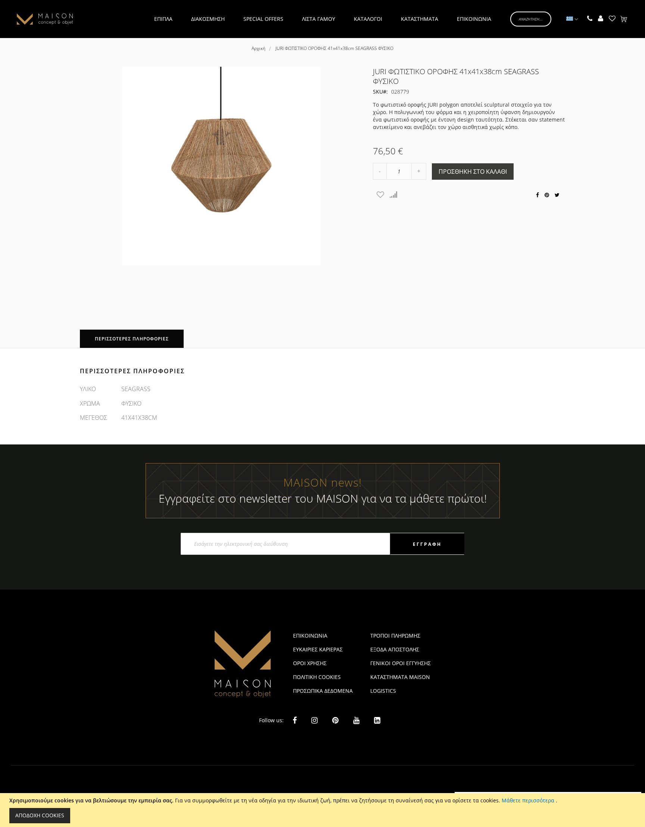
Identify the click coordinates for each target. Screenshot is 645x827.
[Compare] (393, 194)
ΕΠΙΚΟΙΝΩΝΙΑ (310, 635)
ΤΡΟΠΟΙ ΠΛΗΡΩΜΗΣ (395, 635)
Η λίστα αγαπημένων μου (612, 18)
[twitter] (557, 195)
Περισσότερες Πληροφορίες (132, 339)
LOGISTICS (383, 690)
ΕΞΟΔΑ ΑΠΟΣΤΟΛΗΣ (394, 649)
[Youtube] (356, 719)
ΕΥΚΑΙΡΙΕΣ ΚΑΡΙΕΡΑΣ (318, 649)
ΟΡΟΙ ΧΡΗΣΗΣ (310, 663)
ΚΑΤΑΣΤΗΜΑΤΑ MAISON (400, 676)
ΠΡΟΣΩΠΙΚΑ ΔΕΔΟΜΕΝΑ (323, 690)
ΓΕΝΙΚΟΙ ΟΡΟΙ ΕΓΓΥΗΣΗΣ (400, 663)
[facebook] (537, 195)
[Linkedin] (377, 719)
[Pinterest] (335, 720)
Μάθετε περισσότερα (529, 800)
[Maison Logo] (45, 19)
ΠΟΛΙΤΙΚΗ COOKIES (317, 676)
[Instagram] (314, 720)
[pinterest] (547, 195)
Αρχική (258, 48)
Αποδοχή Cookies (39, 815)
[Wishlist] (380, 194)
